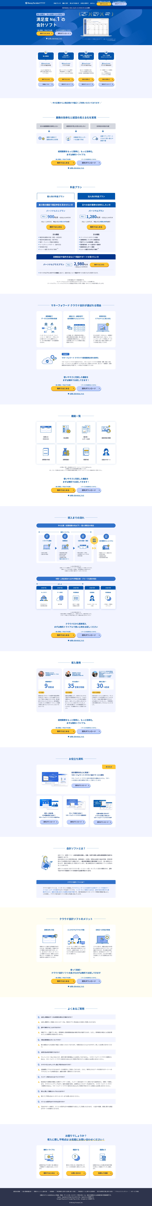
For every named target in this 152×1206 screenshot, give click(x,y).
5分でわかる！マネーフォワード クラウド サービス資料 (76, 8)
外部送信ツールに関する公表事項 (86, 1191)
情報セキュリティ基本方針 (40, 1191)
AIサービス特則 (135, 1191)
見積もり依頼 (103, 1173)
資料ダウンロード (119, 4)
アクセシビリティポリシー (121, 1191)
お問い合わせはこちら (55, 38)
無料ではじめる (104, 4)
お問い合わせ (76, 1173)
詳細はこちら (46, 84)
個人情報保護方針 (27, 1191)
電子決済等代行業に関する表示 (105, 1191)
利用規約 (52, 1191)
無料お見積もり (86, 79)
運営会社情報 (16, 1191)
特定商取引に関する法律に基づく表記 (66, 1191)
